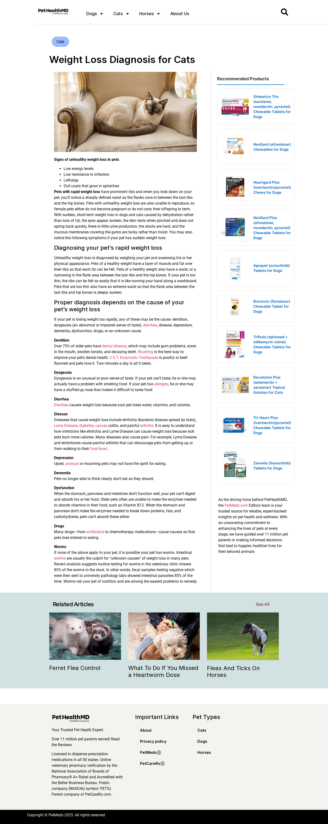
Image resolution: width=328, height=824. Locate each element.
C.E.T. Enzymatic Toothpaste (134, 357)
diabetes (86, 425)
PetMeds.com (236, 505)
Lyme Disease (66, 425)
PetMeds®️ (150, 752)
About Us (179, 13)
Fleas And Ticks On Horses (233, 672)
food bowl (98, 448)
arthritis (146, 425)
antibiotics (95, 532)
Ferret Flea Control (74, 667)
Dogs (91, 13)
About (146, 730)
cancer (100, 425)
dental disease (114, 346)
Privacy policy (153, 741)
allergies (161, 384)
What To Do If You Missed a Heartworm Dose (163, 671)
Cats (118, 13)
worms (60, 558)
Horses (146, 13)
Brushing (145, 352)
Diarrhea (61, 405)
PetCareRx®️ (152, 763)
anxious (72, 463)
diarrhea (150, 325)
